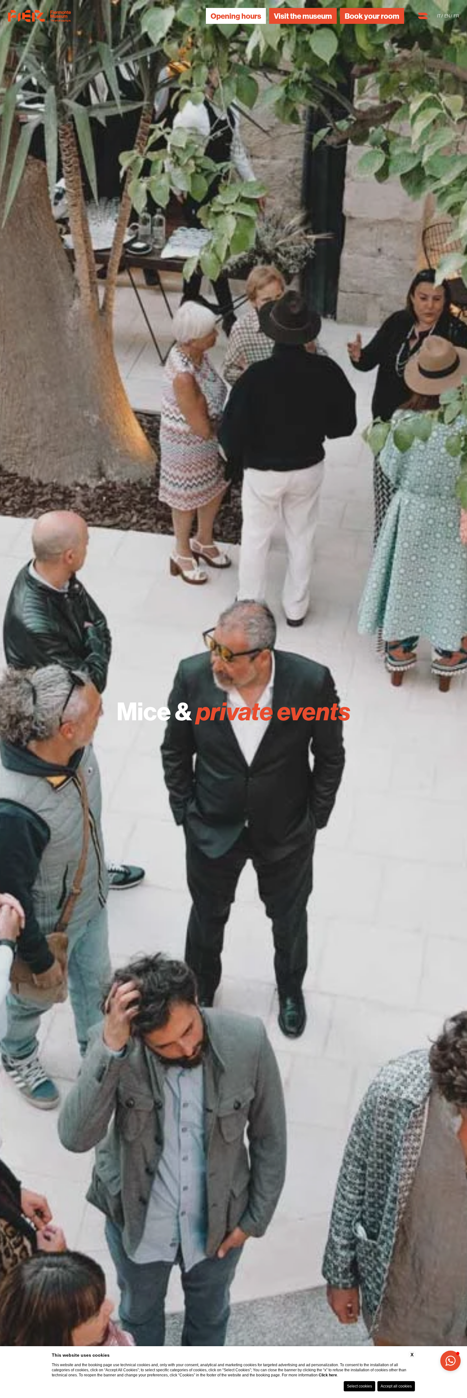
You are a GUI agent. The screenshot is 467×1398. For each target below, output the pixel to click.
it (439, 15)
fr (456, 15)
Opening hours (236, 16)
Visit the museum (303, 16)
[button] (450, 1361)
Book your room (372, 16)
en (447, 15)
